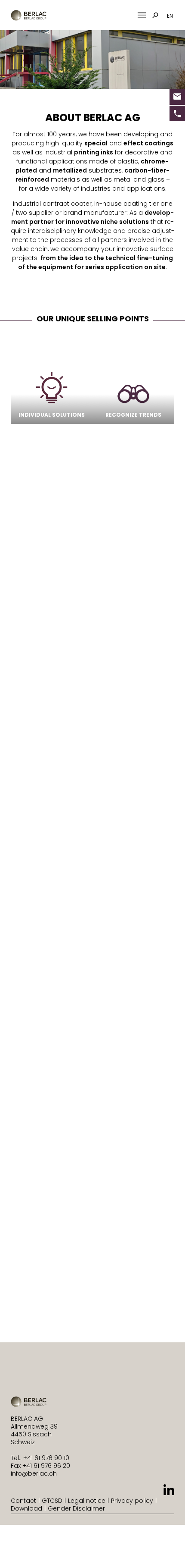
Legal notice (86, 1500)
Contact (23, 1500)
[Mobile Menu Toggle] (142, 15)
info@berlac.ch (34, 1473)
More (138, 1266)
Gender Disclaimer (76, 1508)
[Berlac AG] (28, 15)
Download (26, 1508)
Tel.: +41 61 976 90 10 (40, 1458)
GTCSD (52, 1500)
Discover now (52, 1148)
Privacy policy (132, 1500)
